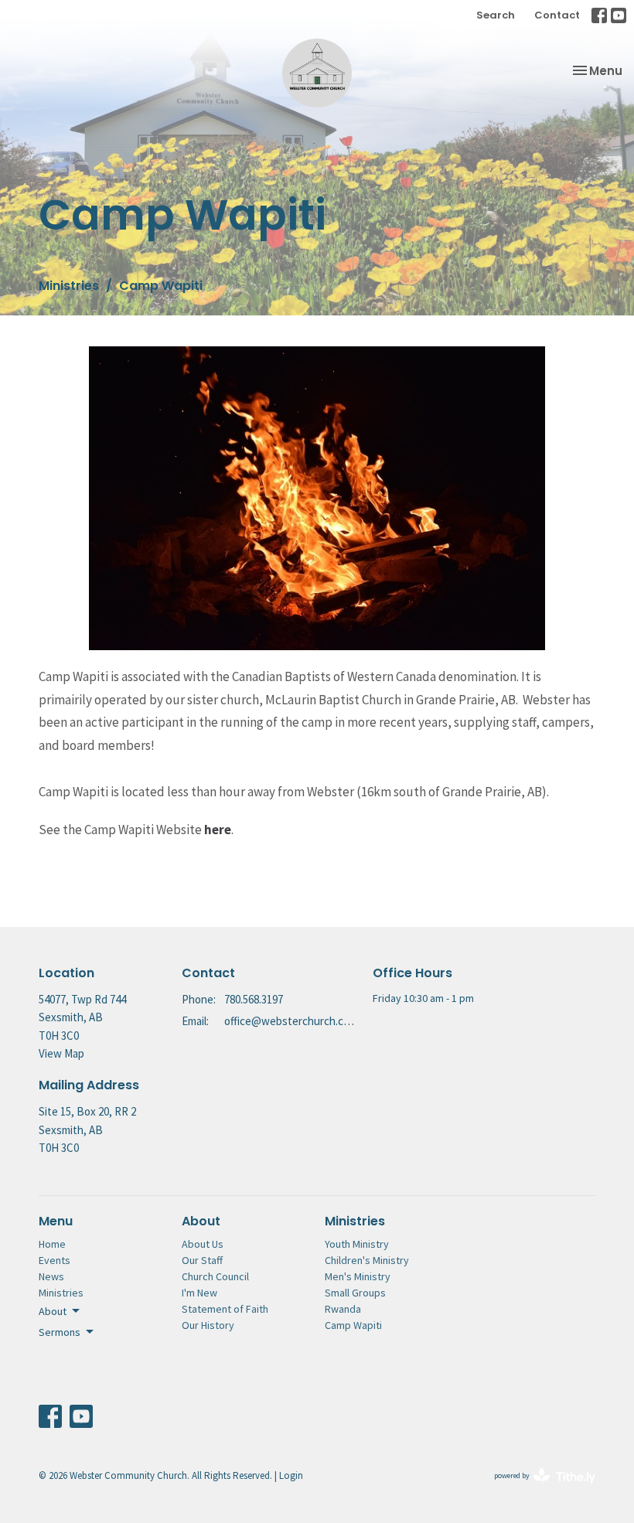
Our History (208, 1325)
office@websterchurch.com (290, 1021)
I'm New (199, 1293)
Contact (557, 15)
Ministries (69, 286)
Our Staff (202, 1260)
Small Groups (355, 1293)
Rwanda (343, 1309)
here (217, 829)
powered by (535, 1488)
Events (54, 1260)
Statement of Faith (225, 1309)
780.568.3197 (253, 999)
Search (495, 15)
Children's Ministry (367, 1260)
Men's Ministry (357, 1276)
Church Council (215, 1276)
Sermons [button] (59, 1332)
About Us (202, 1244)
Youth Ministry (357, 1244)
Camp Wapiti (353, 1325)
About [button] (52, 1311)
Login (291, 1475)
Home (52, 1244)
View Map (61, 1053)
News (51, 1276)
